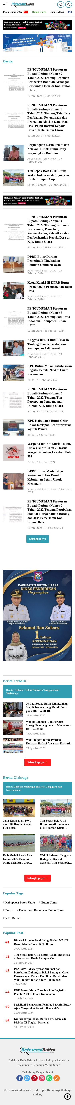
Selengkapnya (37, 538)
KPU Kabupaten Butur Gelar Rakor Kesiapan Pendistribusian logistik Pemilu (49, 425)
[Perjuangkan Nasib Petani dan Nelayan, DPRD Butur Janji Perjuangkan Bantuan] (13, 153)
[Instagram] (42, 1078)
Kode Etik (26, 1060)
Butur (9, 910)
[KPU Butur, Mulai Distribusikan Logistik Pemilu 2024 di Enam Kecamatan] (13, 373)
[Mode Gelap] (60, 4)
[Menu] (5, 4)
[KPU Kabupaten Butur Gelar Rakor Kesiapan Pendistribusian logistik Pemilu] (13, 427)
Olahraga (41, 185)
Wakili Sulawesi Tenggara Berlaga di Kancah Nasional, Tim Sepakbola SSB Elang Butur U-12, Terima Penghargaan (55, 859)
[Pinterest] (34, 1078)
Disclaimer (22, 1065)
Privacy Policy (44, 1060)
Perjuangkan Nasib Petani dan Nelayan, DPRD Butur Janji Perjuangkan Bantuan (48, 149)
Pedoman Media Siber (46, 1065)
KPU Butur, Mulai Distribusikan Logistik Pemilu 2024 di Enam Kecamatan (49, 370)
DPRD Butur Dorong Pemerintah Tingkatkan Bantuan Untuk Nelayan (44, 261)
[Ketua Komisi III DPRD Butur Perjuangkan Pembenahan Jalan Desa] (13, 290)
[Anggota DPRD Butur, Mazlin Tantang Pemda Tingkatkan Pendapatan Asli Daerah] (13, 348)
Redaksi (61, 1060)
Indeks (13, 1060)
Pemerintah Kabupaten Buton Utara (41, 910)
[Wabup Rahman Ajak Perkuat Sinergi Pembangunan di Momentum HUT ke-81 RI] (13, 727)
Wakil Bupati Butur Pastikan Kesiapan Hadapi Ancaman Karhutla (48, 741)
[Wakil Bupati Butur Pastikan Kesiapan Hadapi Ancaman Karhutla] (13, 745)
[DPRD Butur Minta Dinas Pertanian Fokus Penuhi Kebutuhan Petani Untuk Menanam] (13, 481)
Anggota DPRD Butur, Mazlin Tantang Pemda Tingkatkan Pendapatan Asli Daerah (48, 344)
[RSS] (56, 1078)
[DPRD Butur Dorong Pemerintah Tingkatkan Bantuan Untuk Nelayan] (13, 265)
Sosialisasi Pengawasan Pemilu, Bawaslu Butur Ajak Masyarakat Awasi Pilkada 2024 (42, 1006)
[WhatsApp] (49, 1078)
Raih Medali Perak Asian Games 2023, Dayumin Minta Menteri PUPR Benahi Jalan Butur (18, 859)
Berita (30, 185)
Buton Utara (34, 96)
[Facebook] (19, 1078)
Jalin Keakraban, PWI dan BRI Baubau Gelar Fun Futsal (17, 824)
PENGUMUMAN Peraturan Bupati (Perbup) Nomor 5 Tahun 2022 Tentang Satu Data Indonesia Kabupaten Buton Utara (48, 317)
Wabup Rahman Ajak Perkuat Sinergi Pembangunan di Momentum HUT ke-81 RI (48, 725)
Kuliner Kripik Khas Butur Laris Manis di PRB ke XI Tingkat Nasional (40, 1021)
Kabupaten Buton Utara (20, 902)
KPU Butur (12, 918)
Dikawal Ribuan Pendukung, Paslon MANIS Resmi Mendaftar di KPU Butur (41, 942)
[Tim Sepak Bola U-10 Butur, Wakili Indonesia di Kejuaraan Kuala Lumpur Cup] (13, 177)
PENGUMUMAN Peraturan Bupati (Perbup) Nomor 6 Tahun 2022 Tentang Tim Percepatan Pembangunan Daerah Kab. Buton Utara (47, 397)
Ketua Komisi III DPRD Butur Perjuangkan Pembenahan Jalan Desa (49, 287)
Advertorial (34, 159)
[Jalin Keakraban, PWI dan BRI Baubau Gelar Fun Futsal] (19, 808)
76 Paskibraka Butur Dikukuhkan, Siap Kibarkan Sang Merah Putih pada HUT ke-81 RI (47, 707)
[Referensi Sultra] (21, 5)
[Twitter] (27, 1078)
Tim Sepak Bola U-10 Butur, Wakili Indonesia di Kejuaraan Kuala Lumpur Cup (48, 175)
